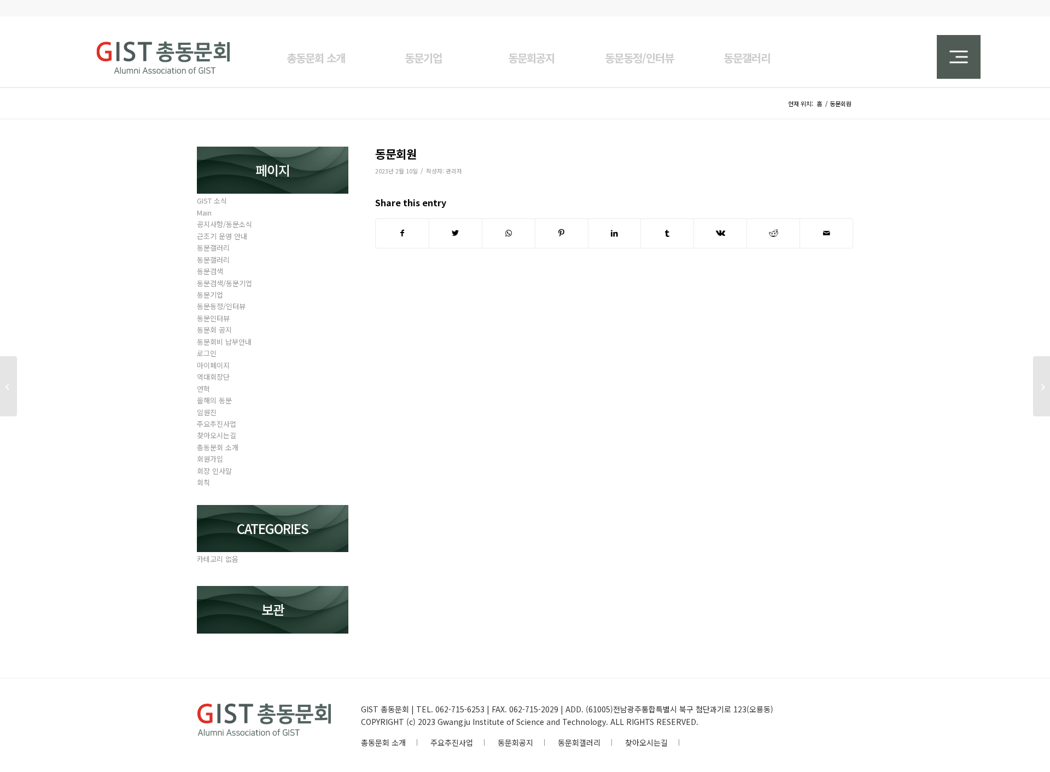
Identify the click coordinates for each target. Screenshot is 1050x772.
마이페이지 (213, 365)
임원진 (207, 412)
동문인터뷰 (213, 318)
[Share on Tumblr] (667, 233)
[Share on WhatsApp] (508, 233)
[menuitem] (316, 51)
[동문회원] (8, 386)
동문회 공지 (214, 329)
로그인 (207, 353)
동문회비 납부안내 (224, 341)
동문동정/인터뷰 (221, 306)
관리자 (454, 171)
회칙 (203, 482)
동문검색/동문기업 (224, 283)
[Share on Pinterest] (561, 233)
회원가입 (210, 459)
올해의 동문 (214, 400)
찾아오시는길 (216, 435)
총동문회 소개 (217, 447)
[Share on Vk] (720, 233)
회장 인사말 (214, 471)
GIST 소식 (212, 200)
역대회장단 (213, 377)
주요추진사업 (216, 424)
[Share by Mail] (826, 233)
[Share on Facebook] (402, 233)
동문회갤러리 (579, 742)
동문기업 (210, 294)
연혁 (203, 389)
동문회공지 (515, 742)
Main (204, 212)
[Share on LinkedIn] (614, 233)
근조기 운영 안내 (222, 236)
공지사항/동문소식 (224, 224)
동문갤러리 (213, 247)
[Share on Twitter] (455, 233)
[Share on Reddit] (773, 233)
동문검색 (210, 271)
